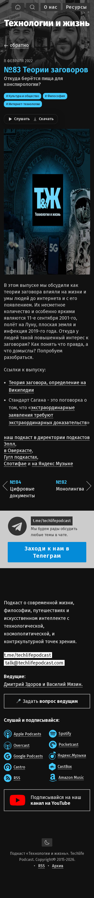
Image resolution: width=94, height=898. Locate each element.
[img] (47, 22)
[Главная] (18, 7)
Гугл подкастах (20, 457)
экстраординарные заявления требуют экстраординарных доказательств (48, 415)
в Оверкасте (18, 450)
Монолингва (70, 485)
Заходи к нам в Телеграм (47, 552)
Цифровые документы (22, 489)
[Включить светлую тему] (47, 842)
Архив (57, 866)
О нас (51, 7)
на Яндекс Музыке (52, 463)
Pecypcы (76, 7)
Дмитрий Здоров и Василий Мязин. (43, 684)
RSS (41, 866)
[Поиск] (32, 7)
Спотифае (15, 463)
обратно (19, 45)
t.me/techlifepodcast (52, 520)
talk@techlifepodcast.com (34, 663)
